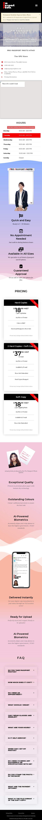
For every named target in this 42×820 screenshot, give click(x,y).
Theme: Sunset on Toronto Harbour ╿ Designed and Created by (21, 815)
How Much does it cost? (20, 682)
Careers (33, 813)
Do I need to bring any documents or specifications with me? (20, 762)
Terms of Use (21, 813)
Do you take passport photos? (19, 671)
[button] (36, 5)
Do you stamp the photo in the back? (20, 775)
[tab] (21, 671)
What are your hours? (19, 727)
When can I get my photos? (17, 749)
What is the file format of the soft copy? (20, 799)
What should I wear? (18, 705)
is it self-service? (17, 738)
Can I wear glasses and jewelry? (20, 716)
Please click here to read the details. (18, 20)
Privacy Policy (9, 813)
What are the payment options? (19, 787)
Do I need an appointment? (15, 693)
